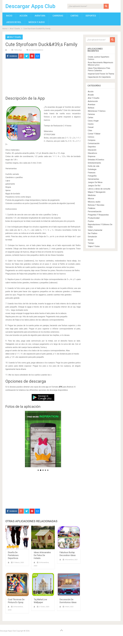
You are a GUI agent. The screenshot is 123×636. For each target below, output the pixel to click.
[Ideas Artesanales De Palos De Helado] (43, 537)
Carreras (58, 15)
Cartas (74, 15)
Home (4, 29)
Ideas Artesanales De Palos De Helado (42, 555)
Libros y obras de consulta (99, 189)
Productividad (93, 218)
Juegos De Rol (13, 22)
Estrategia (92, 169)
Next (58, 439)
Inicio (9, 15)
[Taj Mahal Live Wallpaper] (43, 584)
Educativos (92, 153)
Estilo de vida (93, 166)
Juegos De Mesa (95, 182)
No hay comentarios (36, 50)
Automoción (93, 101)
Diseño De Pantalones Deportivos (13, 555)
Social (90, 240)
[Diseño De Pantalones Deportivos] (17, 537)
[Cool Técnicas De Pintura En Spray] (17, 584)
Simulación (92, 236)
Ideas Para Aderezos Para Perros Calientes (99, 69)
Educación (92, 150)
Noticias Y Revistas (96, 205)
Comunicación (93, 143)
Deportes (91, 15)
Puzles (91, 221)
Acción (23, 15)
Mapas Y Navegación (96, 192)
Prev (28, 439)
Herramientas (93, 179)
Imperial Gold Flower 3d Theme (101, 74)
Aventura (40, 15)
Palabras (91, 208)
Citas (90, 130)
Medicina (91, 195)
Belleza (91, 108)
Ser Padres (92, 233)
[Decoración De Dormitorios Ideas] (69, 584)
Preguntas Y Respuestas (98, 215)
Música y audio (37, 22)
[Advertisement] (42, 79)
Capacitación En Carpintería (99, 77)
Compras (91, 140)
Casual (90, 127)
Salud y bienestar (95, 230)
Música (91, 198)
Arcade (91, 95)
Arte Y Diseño (15, 29)
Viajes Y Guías (94, 246)
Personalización (94, 211)
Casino (91, 124)
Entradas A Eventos (96, 159)
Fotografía (92, 176)
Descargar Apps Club (30, 6)
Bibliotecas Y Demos (96, 111)
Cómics (91, 137)
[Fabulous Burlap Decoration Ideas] (69, 537)
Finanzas (91, 172)
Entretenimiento (94, 163)
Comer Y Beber (94, 134)
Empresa (91, 156)
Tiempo (91, 243)
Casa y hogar (93, 121)
